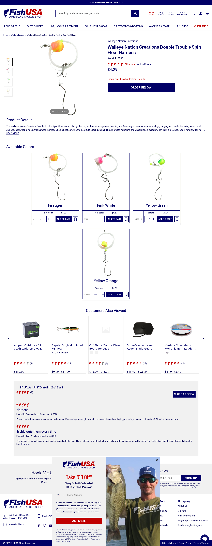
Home (5, 35)
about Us (182, 505)
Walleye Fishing (17, 35)
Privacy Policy (192, 487)
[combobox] (61, 495)
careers (182, 510)
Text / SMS (161, 471)
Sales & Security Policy (166, 543)
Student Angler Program (190, 525)
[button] (8, 338)
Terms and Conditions (183, 487)
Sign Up (191, 478)
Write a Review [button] (144, 64)
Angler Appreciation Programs (193, 520)
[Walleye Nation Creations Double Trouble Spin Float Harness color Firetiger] (8, 62)
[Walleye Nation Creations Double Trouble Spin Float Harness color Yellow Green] (8, 82)
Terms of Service (201, 543)
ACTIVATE (79, 521)
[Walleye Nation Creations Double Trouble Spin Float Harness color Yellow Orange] (8, 92)
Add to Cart (63, 219)
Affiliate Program (186, 515)
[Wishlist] (75, 219)
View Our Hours (16, 524)
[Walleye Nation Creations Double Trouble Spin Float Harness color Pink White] (8, 72)
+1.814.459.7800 (50, 516)
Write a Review (184, 394)
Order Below (141, 87)
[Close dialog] (157, 460)
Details (141, 79)
